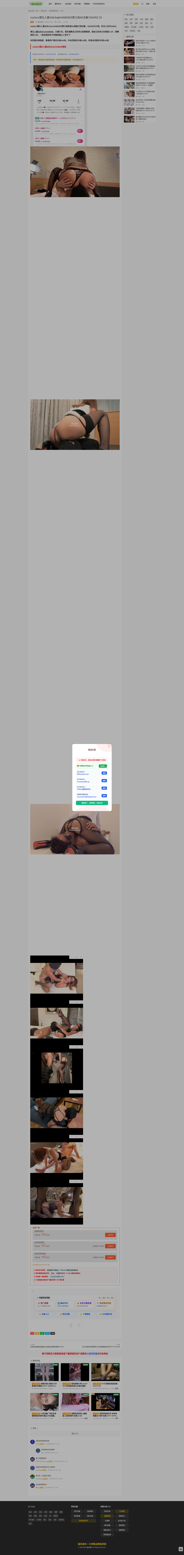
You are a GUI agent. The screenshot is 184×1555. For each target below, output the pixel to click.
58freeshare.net (83, 774)
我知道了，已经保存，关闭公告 (92, 803)
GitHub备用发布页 (83, 789)
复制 (104, 773)
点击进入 (103, 766)
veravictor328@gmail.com (86, 797)
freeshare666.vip (83, 781)
